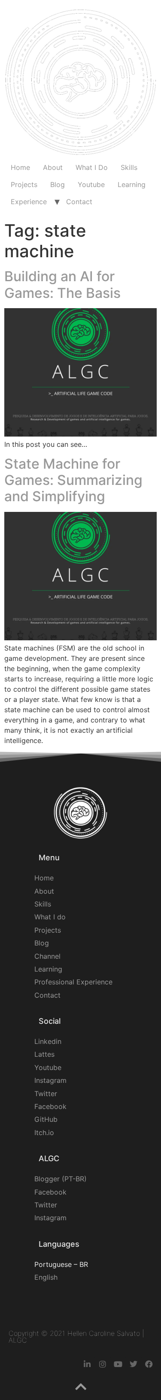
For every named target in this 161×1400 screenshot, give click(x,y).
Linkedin (47, 1041)
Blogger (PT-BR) (60, 1178)
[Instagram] (102, 1364)
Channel (47, 956)
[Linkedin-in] (87, 1364)
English (46, 1277)
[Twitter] (133, 1364)
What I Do (92, 167)
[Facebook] (149, 1364)
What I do (50, 917)
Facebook (50, 1106)
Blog (57, 184)
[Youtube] (118, 1364)
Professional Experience (73, 982)
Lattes (44, 1054)
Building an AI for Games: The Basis (62, 284)
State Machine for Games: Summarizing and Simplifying (73, 480)
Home (20, 167)
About (53, 167)
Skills (129, 167)
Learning (132, 184)
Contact (79, 201)
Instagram (50, 1080)
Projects (24, 184)
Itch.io (44, 1132)
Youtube (91, 184)
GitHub (46, 1119)
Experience (29, 201)
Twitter (45, 1093)
